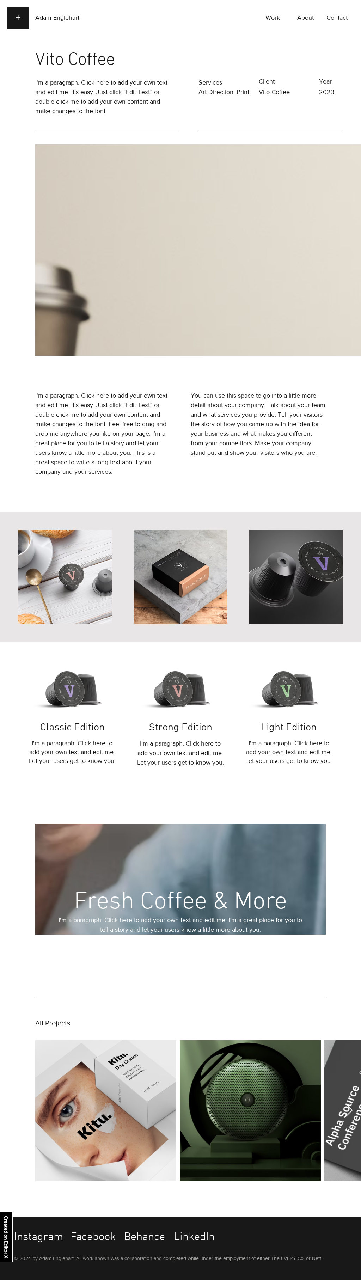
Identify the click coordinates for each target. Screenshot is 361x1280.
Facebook (93, 1237)
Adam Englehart (57, 17)
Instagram (38, 1237)
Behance (144, 1237)
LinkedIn (194, 1237)
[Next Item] (349, 1111)
